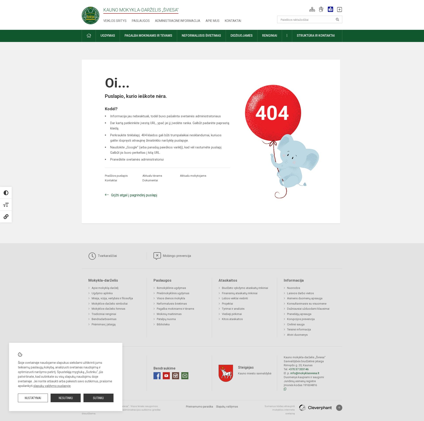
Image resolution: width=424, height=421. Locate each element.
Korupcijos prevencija (301, 319)
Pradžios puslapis (116, 175)
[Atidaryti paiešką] (337, 19)
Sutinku (98, 398)
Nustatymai (33, 398)
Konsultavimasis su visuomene (306, 303)
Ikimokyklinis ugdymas (171, 288)
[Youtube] (166, 375)
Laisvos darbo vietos (300, 293)
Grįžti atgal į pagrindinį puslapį (134, 195)
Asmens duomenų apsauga (304, 298)
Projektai (227, 303)
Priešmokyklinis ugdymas (173, 293)
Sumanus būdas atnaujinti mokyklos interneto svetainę (280, 410)
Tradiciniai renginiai (104, 314)
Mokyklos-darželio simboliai (110, 303)
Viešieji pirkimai (232, 314)
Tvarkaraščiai (107, 256)
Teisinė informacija (299, 329)
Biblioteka (163, 324)
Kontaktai (233, 21)
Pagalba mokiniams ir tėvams (175, 308)
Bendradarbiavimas (104, 319)
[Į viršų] (339, 408)
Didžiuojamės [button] (242, 35)
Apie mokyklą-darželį (105, 288)
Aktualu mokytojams (193, 175)
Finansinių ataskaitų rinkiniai (239, 293)
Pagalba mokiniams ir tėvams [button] (148, 35)
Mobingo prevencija (176, 256)
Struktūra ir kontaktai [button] (316, 35)
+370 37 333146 (299, 369)
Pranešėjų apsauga (299, 314)
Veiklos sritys (115, 21)
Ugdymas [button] (107, 35)
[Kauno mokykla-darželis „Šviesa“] (90, 14)
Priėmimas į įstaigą (103, 324)
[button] (312, 9)
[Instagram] (175, 375)
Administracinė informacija (177, 21)
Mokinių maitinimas (169, 314)
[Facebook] (157, 375)
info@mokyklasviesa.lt (304, 373)
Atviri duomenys (297, 334)
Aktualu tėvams (152, 175)
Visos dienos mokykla (171, 298)
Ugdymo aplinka (102, 293)
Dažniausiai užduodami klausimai (308, 308)
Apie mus (213, 21)
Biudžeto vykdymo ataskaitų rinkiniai (245, 288)
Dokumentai (150, 180)
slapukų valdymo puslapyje (52, 386)
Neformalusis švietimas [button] (201, 35)
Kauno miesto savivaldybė (254, 373)
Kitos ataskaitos (232, 319)
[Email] (184, 375)
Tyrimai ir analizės (233, 308)
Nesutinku (66, 398)
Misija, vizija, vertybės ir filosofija (112, 298)
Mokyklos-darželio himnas (108, 308)
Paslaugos (141, 21)
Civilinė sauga (296, 324)
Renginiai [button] (269, 35)
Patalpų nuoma (166, 319)
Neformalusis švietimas (172, 303)
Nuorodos (293, 288)
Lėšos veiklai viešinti (235, 298)
